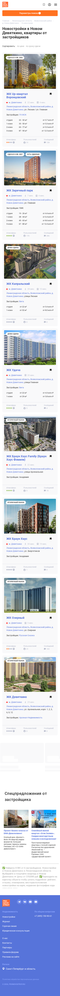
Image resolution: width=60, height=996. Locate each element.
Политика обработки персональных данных (20, 979)
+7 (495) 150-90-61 (43, 916)
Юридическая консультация (16, 931)
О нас (5, 938)
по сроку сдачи (33, 46)
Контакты (7, 943)
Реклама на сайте (10, 957)
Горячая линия (9, 926)
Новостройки (8, 917)
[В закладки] (51, 96)
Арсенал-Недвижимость (30, 717)
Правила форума (10, 952)
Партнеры (7, 947)
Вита (21, 301)
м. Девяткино (15, 102)
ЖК (17, 95)
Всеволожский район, (40, 106)
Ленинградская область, (18, 106)
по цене (20, 46)
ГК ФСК (22, 115)
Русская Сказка (27, 635)
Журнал (6, 921)
